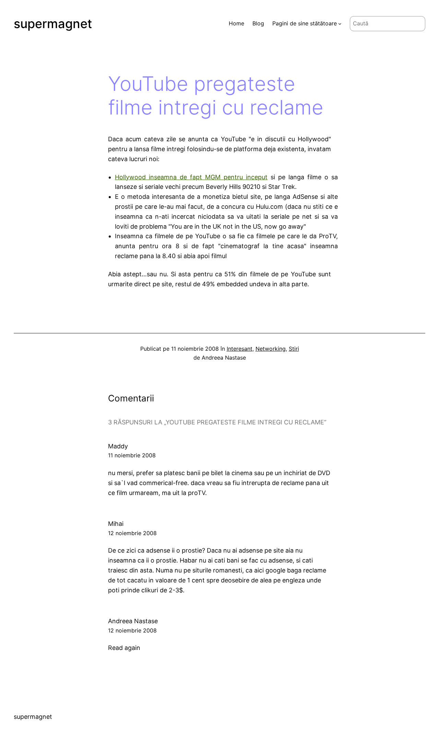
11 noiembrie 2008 (132, 455)
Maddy (118, 446)
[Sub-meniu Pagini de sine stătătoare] (340, 23)
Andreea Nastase (133, 621)
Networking (271, 348)
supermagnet (53, 23)
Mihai (115, 523)
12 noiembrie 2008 (132, 533)
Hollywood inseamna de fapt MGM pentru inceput (191, 177)
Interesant (239, 348)
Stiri (294, 348)
